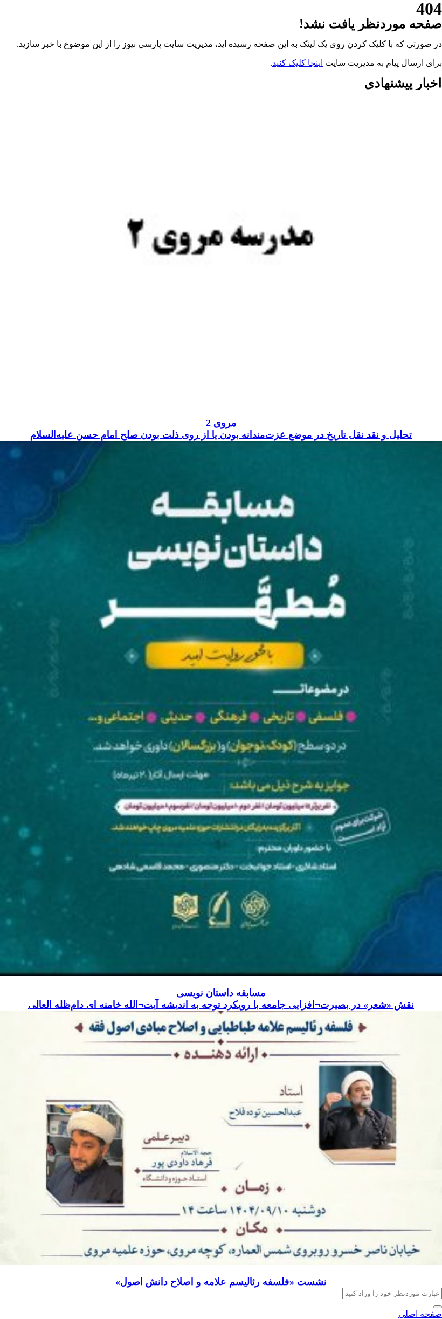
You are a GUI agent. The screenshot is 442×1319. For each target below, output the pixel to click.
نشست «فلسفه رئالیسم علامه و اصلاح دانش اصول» (221, 1281)
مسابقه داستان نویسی (221, 992)
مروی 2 (221, 422)
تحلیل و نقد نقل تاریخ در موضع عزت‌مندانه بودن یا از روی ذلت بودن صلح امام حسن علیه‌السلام (221, 434)
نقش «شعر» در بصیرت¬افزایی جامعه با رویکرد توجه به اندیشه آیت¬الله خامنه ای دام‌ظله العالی (221, 1004)
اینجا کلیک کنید (297, 62)
